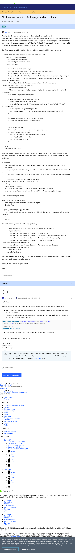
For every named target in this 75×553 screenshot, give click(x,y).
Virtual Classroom (10, 421)
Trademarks (15, 537)
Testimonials (8, 433)
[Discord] (9, 466)
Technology (8, 502)
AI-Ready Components (18, 392)
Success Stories (10, 432)
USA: (16, 442)
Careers (7, 509)
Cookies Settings (28, 549)
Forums (6, 413)
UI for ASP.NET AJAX (20, 7)
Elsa (6, 32)
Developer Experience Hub (14, 406)
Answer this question (11, 375)
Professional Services (12, 418)
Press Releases (9, 506)
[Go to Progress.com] (6, 492)
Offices (6, 511)
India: (16, 445)
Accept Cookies (10, 549)
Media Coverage (10, 507)
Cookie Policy (61, 543)
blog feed (37, 358)
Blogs (6, 414)
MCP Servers (5, 392)
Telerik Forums (7, 7)
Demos (6, 407)
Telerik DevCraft (6, 385)
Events (6, 423)
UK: (16, 443)
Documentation (9, 409)
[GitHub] (9, 464)
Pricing (6, 399)
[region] (37, 545)
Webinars (7, 416)
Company (7, 500)
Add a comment (8, 275)
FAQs (6, 425)
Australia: (18, 449)
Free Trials (8, 397)
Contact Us (8, 440)
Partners (7, 420)
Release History (9, 411)
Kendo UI (3, 389)
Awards (6, 504)
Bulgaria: (17, 447)
